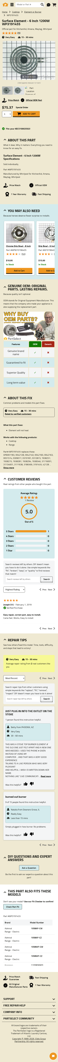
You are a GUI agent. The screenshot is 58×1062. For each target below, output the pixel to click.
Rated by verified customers (18, 413)
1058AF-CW (36, 928)
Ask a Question (29, 867)
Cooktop (16, 12)
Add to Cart (29, 113)
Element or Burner (32, 12)
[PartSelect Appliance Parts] (5, 5)
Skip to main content (29, 43)
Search (46, 579)
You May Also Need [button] (24, 210)
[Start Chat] (53, 1056)
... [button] (44, 776)
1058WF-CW (37, 946)
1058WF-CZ (36, 955)
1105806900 (37, 965)
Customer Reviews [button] (24, 479)
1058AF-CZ (36, 937)
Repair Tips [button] (17, 639)
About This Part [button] (22, 140)
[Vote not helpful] (32, 783)
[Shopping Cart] (54, 5)
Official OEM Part (34, 100)
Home (4, 12)
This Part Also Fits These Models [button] (29, 893)
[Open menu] (12, 4)
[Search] (42, 5)
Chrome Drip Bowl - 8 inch (18, 245)
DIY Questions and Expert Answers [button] (30, 858)
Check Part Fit (12, 906)
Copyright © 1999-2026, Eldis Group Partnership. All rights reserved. (29, 1040)
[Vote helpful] (26, 783)
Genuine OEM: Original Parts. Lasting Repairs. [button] (28, 287)
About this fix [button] (20, 397)
